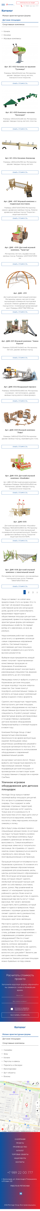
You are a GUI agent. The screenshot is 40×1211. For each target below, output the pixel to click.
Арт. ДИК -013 (20, 293)
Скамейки (8, 1050)
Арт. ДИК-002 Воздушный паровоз (20, 387)
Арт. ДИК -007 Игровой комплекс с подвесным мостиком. (20, 202)
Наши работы (20, 1158)
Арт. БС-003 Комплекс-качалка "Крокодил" (20, 113)
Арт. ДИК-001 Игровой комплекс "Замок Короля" (20, 342)
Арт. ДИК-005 (20, 522)
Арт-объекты (9, 1073)
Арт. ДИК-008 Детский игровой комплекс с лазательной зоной (20, 571)
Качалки (7, 35)
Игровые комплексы (12, 38)
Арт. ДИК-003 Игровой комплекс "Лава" (20, 431)
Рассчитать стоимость (20, 1015)
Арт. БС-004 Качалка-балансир (20, 158)
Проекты (20, 1143)
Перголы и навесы (12, 1061)
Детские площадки (11, 20)
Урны (6, 1054)
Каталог (20, 1151)
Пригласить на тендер (27, 3)
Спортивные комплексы (13, 24)
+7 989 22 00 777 (30, 6)
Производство (20, 1147)
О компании (20, 1139)
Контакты (20, 1162)
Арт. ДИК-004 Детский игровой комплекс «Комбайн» (20, 477)
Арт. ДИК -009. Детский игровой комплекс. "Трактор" (20, 248)
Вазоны (7, 1076)
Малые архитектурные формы (16, 15)
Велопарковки (10, 1069)
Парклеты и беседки (13, 1065)
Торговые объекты (20, 1154)
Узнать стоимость (20, 83)
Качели (7, 31)
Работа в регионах (20, 1186)
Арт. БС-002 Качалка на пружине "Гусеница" (20, 67)
